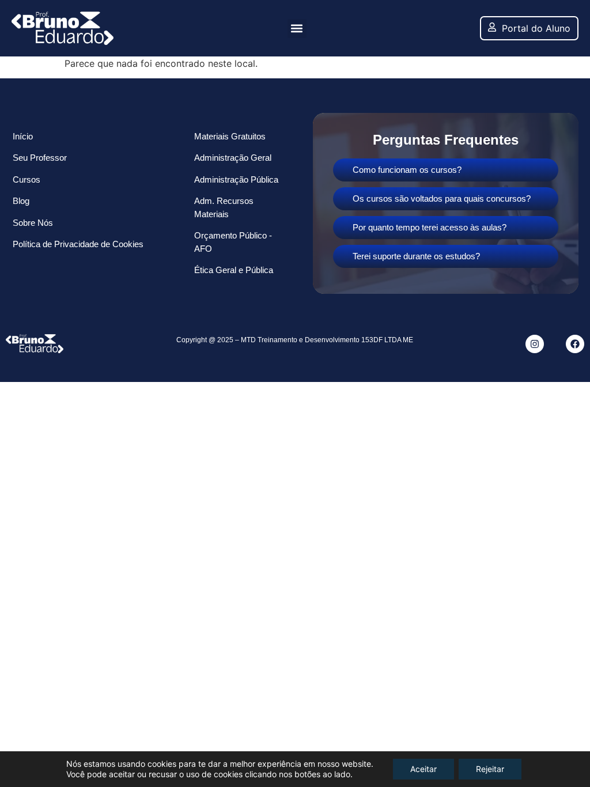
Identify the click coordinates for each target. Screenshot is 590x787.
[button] (297, 28)
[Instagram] (534, 344)
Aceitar (423, 769)
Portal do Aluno (536, 28)
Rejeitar (490, 769)
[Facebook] (575, 344)
